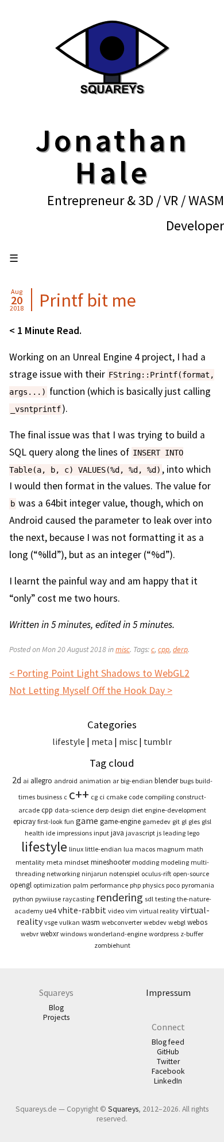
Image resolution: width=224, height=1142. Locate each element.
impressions (74, 833)
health (34, 833)
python (23, 898)
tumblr (158, 741)
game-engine (120, 821)
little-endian (103, 849)
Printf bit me (87, 300)
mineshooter (110, 862)
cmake (116, 796)
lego (193, 833)
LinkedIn (168, 1081)
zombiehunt (112, 945)
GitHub (168, 1052)
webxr (49, 934)
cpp (163, 649)
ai (26, 780)
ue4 (50, 911)
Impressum (168, 992)
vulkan (69, 922)
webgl (177, 922)
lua (128, 849)
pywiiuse (48, 898)
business (49, 796)
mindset (76, 862)
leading (174, 833)
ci (102, 796)
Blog (56, 1008)
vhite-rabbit (82, 910)
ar (116, 780)
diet (137, 810)
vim (131, 910)
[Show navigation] (14, 258)
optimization (52, 885)
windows (73, 933)
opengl (21, 885)
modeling (175, 862)
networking (63, 873)
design (120, 810)
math (195, 849)
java (117, 833)
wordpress (164, 933)
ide (50, 833)
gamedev (156, 821)
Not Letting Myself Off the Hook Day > (90, 690)
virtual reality (159, 910)
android (66, 780)
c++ (79, 794)
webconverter (122, 922)
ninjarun (94, 873)
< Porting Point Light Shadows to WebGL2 (99, 673)
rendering (119, 897)
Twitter (168, 1061)
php (135, 885)
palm (80, 885)
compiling (159, 796)
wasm (91, 922)
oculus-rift (156, 873)
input (101, 833)
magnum (171, 849)
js (159, 833)
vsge (50, 922)
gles (194, 821)
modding (145, 862)
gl (184, 821)
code (136, 796)
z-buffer (191, 933)
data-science (74, 810)
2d (16, 780)
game (87, 820)
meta (102, 741)
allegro (41, 781)
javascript (140, 833)
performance (109, 885)
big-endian (137, 780)
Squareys (123, 1109)
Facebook (168, 1071)
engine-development (175, 810)
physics (153, 885)
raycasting (78, 898)
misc (122, 649)
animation (95, 780)
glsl (206, 821)
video (116, 910)
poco (173, 885)
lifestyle (68, 741)
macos (145, 849)
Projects (56, 1017)
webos (197, 922)
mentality (30, 862)
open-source (191, 873)
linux (76, 849)
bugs (187, 780)
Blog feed (168, 1042)
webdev (155, 922)
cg (94, 796)
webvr (29, 933)
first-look (50, 821)
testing (165, 898)
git (176, 821)
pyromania (197, 885)
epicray (24, 821)
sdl (149, 898)
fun (69, 821)
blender (166, 781)
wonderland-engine (117, 933)
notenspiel (124, 873)
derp (180, 649)
